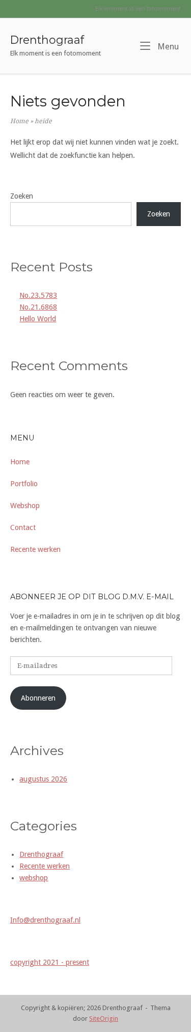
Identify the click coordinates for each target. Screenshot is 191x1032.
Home (19, 121)
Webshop (25, 505)
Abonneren (38, 698)
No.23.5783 (38, 295)
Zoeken (21, 196)
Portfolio (24, 484)
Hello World (37, 319)
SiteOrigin (103, 1018)
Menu (167, 46)
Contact (23, 527)
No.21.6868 (38, 307)
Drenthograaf (47, 39)
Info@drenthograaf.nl (45, 920)
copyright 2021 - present (49, 962)
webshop (33, 878)
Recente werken (35, 549)
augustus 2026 (43, 779)
